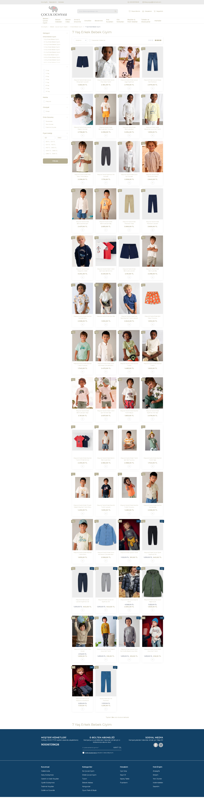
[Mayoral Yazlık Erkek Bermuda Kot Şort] (82, 204)
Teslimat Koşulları (47, 786)
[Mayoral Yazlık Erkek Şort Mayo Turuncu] (152, 298)
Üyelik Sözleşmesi (48, 783)
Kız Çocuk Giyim (88, 771)
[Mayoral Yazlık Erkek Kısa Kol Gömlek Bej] (152, 487)
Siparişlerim (53, 2)
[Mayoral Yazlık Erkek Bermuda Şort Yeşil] (82, 393)
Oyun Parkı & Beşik (89, 790)
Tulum (84, 779)
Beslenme (99, 21)
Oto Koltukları (120, 21)
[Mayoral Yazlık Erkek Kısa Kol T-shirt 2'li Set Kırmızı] (82, 440)
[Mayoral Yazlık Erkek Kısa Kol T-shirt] (152, 345)
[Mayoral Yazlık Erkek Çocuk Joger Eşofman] (129, 62)
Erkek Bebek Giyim (76, 27)
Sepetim (156, 786)
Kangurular (86, 786)
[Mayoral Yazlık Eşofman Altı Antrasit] (106, 156)
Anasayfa (156, 771)
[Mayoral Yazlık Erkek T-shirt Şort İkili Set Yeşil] (106, 393)
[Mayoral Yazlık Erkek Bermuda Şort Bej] (106, 204)
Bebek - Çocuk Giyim (46, 20)
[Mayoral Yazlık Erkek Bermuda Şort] (129, 109)
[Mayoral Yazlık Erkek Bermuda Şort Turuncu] (106, 109)
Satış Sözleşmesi (47, 775)
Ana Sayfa (44, 2)
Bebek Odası (68, 21)
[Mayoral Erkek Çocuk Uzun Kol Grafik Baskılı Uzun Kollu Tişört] (129, 631)
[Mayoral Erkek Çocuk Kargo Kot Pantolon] (152, 62)
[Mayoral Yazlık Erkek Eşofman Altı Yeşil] (152, 393)
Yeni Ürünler (157, 779)
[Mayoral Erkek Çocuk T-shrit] (129, 534)
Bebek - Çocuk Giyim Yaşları (59, 27)
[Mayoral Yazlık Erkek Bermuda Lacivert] (129, 251)
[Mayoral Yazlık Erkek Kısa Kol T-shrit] (129, 345)
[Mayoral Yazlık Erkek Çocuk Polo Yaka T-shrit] (106, 62)
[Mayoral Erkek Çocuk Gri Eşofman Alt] (106, 582)
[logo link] (54, 11)
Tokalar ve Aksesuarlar (145, 21)
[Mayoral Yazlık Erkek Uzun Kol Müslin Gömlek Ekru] (106, 345)
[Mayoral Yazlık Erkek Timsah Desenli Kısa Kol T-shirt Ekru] (82, 487)
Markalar (61, 2)
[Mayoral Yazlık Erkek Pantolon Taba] (129, 204)
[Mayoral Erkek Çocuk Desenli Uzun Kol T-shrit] (106, 631)
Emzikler (87, 21)
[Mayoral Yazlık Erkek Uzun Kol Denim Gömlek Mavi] (106, 534)
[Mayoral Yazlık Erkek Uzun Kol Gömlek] (129, 156)
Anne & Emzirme (77, 21)
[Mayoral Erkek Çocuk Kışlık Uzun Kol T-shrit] (152, 631)
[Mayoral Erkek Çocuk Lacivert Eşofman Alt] (82, 582)
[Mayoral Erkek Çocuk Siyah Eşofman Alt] (152, 534)
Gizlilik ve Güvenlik (48, 790)
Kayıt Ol (117, 748)
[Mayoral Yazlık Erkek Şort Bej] (106, 298)
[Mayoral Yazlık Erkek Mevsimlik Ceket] (152, 156)
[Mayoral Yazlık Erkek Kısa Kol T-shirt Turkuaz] (82, 345)
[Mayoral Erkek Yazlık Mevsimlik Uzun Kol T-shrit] (152, 109)
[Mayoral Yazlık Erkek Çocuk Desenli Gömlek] (82, 109)
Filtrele (55, 161)
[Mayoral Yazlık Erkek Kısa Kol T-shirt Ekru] (82, 534)
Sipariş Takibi (124, 779)
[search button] (115, 11)
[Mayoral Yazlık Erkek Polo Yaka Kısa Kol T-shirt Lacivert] (129, 298)
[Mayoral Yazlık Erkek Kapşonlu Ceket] (82, 251)
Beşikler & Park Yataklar (132, 21)
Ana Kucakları (109, 21)
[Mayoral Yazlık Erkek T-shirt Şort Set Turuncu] (129, 440)
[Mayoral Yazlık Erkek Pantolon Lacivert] (152, 204)
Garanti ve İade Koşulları (50, 779)
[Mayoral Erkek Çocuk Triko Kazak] (82, 631)
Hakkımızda (45, 771)
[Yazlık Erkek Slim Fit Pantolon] (106, 680)
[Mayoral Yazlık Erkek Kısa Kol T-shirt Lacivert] (106, 487)
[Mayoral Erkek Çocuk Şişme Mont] (129, 582)
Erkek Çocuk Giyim (89, 775)
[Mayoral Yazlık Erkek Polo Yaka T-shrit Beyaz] (82, 156)
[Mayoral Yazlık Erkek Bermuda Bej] (152, 251)
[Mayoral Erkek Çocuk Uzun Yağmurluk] (152, 582)
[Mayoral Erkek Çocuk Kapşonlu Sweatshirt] (82, 680)
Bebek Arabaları (58, 21)
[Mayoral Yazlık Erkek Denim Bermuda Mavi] (106, 440)
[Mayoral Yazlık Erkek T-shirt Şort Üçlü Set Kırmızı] (106, 251)
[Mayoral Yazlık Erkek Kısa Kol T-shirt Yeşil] (152, 440)
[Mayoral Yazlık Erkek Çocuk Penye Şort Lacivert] (82, 62)
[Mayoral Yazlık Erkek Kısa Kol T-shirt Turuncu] (129, 487)
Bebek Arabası (87, 783)
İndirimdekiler (158, 783)
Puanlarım (124, 783)
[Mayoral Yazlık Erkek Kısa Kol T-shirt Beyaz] (129, 393)
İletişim (155, 775)
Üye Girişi (123, 771)
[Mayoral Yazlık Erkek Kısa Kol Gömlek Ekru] (82, 298)
